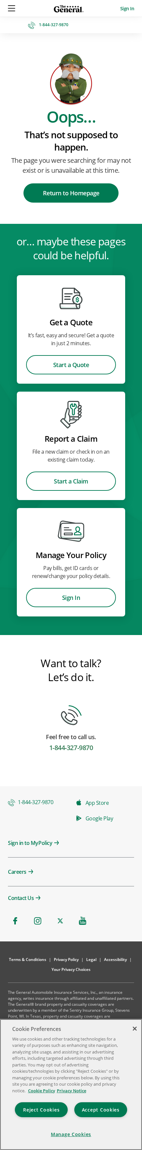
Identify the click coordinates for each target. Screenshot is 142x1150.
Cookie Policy (41, 1091)
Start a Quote (71, 365)
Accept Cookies (101, 1110)
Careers (17, 871)
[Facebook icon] (15, 921)
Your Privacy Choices (71, 969)
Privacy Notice (71, 1091)
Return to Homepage (71, 193)
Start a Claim (71, 481)
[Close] (134, 1028)
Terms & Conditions (27, 959)
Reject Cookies (41, 1110)
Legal (91, 959)
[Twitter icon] (60, 921)
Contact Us (21, 898)
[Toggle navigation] (12, 8)
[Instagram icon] (37, 921)
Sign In (127, 8)
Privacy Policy (66, 959)
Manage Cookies (71, 1134)
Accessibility (115, 959)
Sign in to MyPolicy (30, 843)
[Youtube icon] (82, 921)
